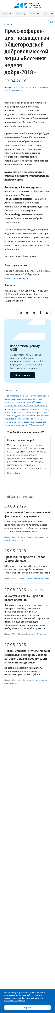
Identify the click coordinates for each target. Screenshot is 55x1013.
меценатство (10, 405)
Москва (13, 390)
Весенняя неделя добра (37, 396)
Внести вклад (22, 375)
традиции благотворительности (33, 405)
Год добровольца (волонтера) (18, 399)
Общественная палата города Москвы (22, 419)
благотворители (17, 396)
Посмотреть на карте (16, 278)
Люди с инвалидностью (38, 578)
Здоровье (41, 634)
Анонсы (8, 24)
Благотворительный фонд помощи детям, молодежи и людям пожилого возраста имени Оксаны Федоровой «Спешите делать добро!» (26, 412)
